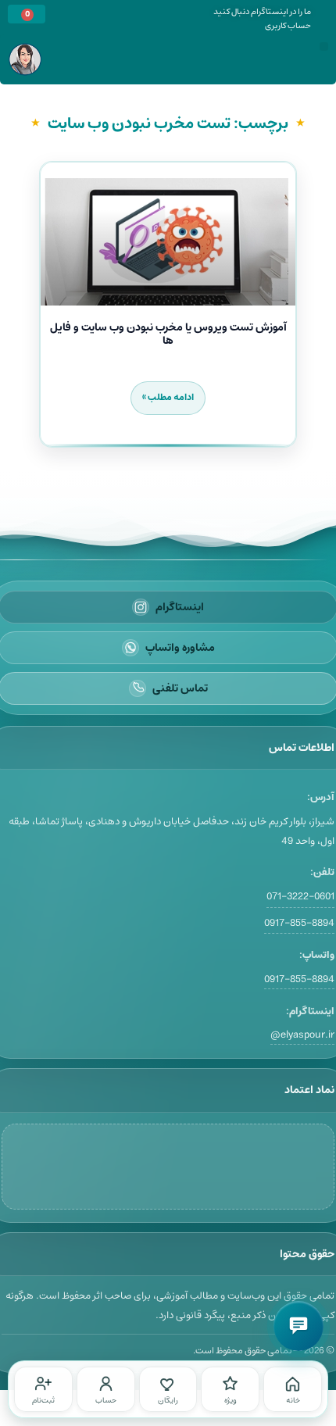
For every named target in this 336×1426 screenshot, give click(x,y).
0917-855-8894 (299, 923)
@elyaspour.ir (302, 1035)
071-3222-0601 (300, 897)
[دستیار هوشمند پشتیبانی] (298, 1326)
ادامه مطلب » (168, 397)
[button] (324, 46)
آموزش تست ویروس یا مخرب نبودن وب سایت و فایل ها (168, 334)
